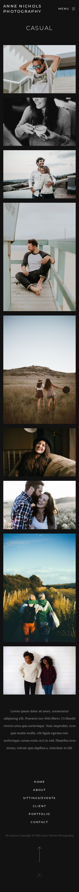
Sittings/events (39, 798)
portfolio (39, 814)
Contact (39, 822)
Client (39, 806)
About (39, 790)
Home (39, 781)
